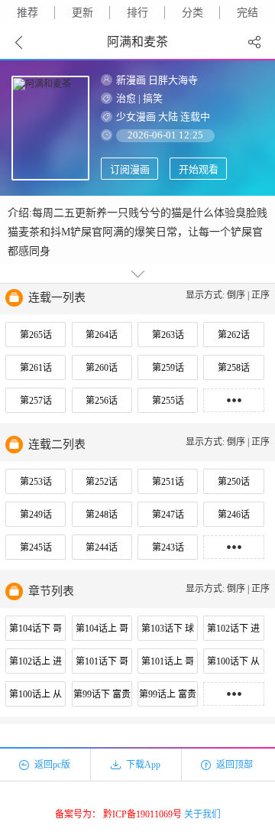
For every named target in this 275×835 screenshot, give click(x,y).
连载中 (195, 116)
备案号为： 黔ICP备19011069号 (118, 814)
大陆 (168, 116)
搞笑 (153, 98)
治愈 (126, 98)
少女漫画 (136, 116)
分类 (192, 12)
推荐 (27, 12)
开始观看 (198, 169)
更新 (82, 12)
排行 (137, 12)
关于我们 (202, 814)
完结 (247, 12)
